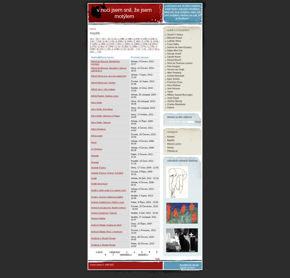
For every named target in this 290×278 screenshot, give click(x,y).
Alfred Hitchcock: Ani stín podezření (108, 76)
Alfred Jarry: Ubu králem (103, 89)
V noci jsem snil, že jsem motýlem (124, 13)
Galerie (170, 107)
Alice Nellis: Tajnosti (101, 122)
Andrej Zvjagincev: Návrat (104, 213)
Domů (93, 29)
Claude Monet (174, 56)
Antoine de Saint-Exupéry (179, 47)
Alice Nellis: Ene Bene (102, 109)
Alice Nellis (96, 102)
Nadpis (94, 57)
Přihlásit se (172, 151)
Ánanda (95, 155)
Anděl (94, 178)
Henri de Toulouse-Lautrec (180, 63)
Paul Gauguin (173, 66)
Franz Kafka (173, 44)
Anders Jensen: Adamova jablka (107, 197)
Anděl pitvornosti (99, 183)
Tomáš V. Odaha (175, 34)
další (157, 258)
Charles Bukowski (175, 75)
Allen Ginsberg (98, 129)
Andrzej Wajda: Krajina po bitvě (106, 225)
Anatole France (98, 167)
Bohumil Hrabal (174, 37)
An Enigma (96, 149)
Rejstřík (170, 140)
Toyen (170, 91)
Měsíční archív (174, 144)
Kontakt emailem (187, 267)
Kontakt (170, 136)
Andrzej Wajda (98, 218)
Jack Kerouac (173, 88)
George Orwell (174, 53)
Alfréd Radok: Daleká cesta (104, 96)
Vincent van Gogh (175, 69)
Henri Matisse (173, 85)
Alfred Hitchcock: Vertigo (103, 82)
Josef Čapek (173, 98)
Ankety (170, 147)
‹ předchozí (114, 252)
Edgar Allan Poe (174, 50)
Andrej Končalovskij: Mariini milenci (108, 207)
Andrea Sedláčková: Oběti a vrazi (107, 202)
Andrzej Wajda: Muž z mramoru (106, 231)
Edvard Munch (174, 60)
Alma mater (97, 135)
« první (99, 252)
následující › (126, 254)
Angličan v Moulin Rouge (103, 238)
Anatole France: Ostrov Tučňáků (107, 173)
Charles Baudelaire (176, 104)
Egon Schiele (173, 79)
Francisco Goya (174, 82)
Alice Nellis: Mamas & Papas (105, 116)
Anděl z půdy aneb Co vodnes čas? (108, 190)
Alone (94, 142)
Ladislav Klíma (174, 41)
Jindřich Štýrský (174, 101)
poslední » (143, 254)
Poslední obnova (139, 57)
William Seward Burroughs (179, 94)
